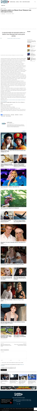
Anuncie (14, 408)
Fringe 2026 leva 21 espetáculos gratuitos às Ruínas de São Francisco (33, 55)
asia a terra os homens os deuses (6, 114)
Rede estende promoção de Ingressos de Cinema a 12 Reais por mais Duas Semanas (14, 381)
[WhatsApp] (34, 14)
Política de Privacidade (18, 408)
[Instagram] (19, 404)
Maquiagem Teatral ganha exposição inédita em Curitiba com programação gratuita (33, 59)
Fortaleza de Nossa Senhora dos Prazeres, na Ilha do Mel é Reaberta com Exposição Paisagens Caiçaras (23, 381)
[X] (30, 14)
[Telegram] (21, 118)
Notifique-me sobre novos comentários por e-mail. (9, 367)
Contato (11, 408)
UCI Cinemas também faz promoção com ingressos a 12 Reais (4, 381)
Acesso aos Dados (30, 408)
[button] (35, 1)
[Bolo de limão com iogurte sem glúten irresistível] (28, 50)
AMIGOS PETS (3, 5)
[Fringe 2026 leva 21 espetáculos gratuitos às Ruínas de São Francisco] (28, 54)
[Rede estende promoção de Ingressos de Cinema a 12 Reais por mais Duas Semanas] (14, 377)
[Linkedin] (17, 118)
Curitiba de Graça (12, 1)
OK (10, 402)
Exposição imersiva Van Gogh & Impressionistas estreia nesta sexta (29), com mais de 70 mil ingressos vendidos (32, 381)
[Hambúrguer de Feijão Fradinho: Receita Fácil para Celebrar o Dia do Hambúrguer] (31, 36)
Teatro (21, 1)
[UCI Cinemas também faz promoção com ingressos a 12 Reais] (5, 377)
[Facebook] (28, 14)
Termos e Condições (25, 408)
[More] (23, 118)
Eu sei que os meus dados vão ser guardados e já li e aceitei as (12, 365)
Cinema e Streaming (3, 383)
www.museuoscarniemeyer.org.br (12, 99)
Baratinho (2, 8)
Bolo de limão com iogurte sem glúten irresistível (33, 50)
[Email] (19, 118)
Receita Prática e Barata (26, 1)
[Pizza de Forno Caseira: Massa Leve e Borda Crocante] (28, 46)
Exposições (5, 8)
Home (4, 408)
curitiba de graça (12, 114)
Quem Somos (7, 408)
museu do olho (21, 114)
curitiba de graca (9, 122)
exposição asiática (16, 114)
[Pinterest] (32, 14)
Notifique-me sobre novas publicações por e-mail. (9, 368)
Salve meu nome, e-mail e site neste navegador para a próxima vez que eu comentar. (12, 362)
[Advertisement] (18, 21)
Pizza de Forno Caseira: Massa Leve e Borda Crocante (32, 46)
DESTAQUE (31, 57)
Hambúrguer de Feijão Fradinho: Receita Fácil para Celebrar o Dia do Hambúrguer (31, 42)
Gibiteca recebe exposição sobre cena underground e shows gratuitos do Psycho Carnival (6, 345)
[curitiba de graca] (4, 124)
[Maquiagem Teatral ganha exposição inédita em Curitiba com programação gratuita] (28, 58)
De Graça (17, 1)
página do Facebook (21, 99)
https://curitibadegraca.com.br (10, 123)
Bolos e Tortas (31, 49)
